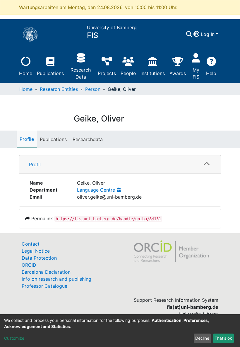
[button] (196, 34)
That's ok (223, 338)
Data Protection (39, 258)
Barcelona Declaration (46, 272)
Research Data (81, 73)
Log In (208, 34)
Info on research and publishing (56, 279)
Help (211, 73)
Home (25, 73)
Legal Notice (36, 251)
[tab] (120, 164)
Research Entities (59, 89)
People (128, 73)
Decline (202, 338)
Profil (35, 164)
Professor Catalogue (44, 286)
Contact (31, 244)
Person (92, 89)
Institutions (152, 73)
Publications (50, 73)
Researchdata (88, 139)
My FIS (196, 73)
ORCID (29, 265)
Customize (14, 338)
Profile (27, 139)
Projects (107, 73)
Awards (177, 73)
